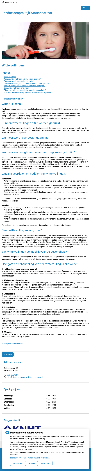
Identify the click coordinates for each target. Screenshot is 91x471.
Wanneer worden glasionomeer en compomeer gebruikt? (27, 83)
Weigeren (31, 463)
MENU (85, 8)
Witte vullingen (10, 77)
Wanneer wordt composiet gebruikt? (19, 81)
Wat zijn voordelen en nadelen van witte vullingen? (24, 86)
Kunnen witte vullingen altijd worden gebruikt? (22, 79)
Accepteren (45, 463)
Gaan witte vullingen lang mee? (16, 88)
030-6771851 (12, 375)
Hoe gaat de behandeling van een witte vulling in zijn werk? (28, 92)
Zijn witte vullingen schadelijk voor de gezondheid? (25, 90)
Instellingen (17, 463)
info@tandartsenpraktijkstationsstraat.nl (26, 377)
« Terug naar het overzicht (12, 99)
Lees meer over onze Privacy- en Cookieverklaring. (30, 458)
